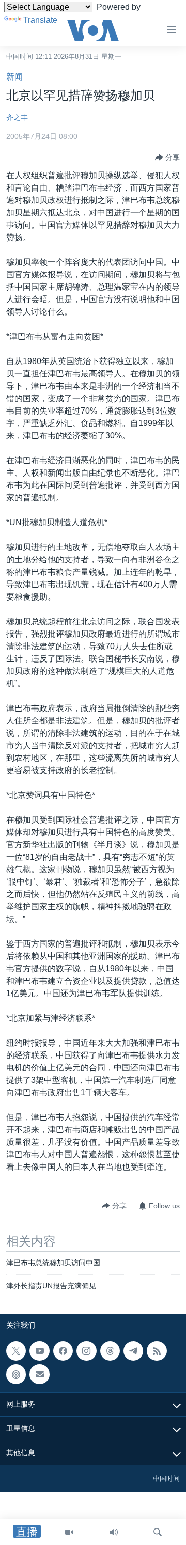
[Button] (167, 157)
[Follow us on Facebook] (63, 1351)
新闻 (14, 76)
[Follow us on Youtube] (39, 1351)
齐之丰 (17, 117)
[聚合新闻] (156, 1351)
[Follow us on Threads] (110, 1351)
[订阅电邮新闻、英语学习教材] (39, 1374)
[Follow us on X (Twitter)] (16, 1351)
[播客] (16, 1374)
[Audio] (113, 1532)
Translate (40, 19)
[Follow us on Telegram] (133, 1351)
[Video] (69, 1532)
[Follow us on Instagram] (86, 1351)
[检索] (157, 1532)
